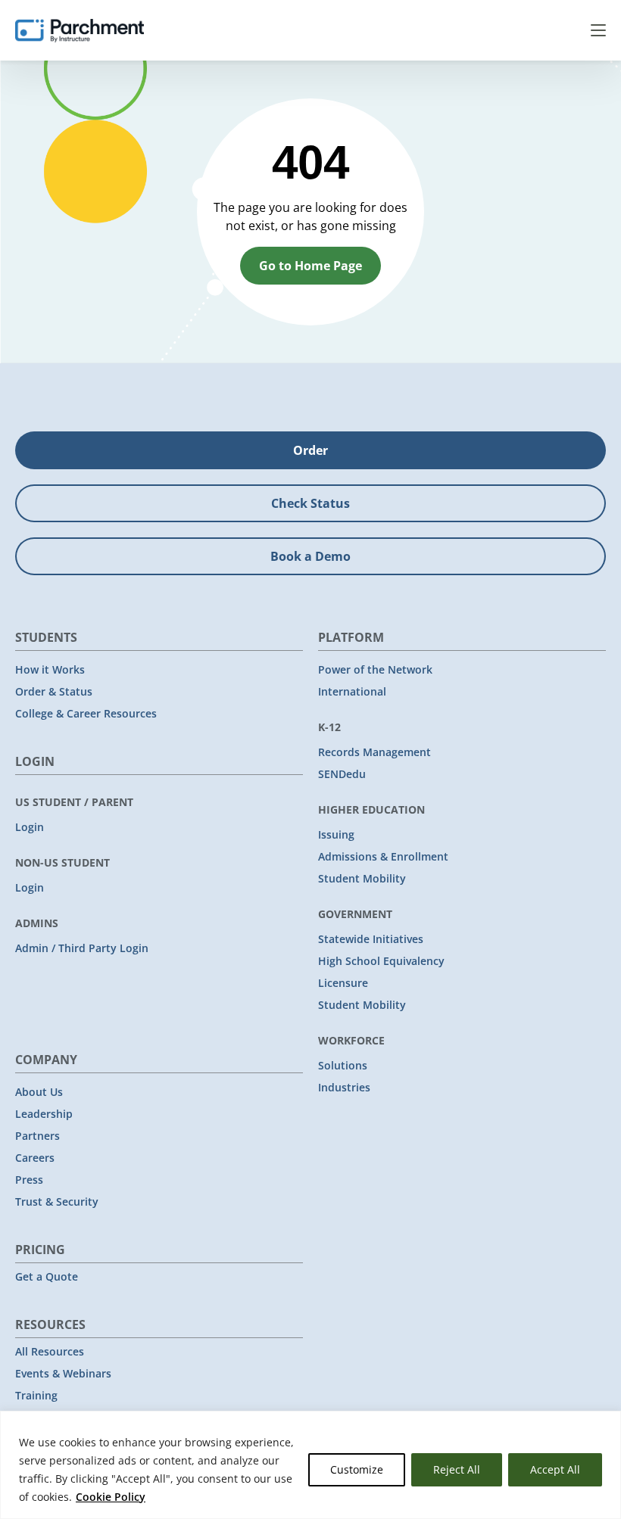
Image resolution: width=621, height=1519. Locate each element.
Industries (344, 1087)
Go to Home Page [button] (310, 265)
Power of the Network (375, 669)
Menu (598, 30)
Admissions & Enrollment (383, 856)
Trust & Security (56, 1201)
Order (310, 450)
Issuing (336, 834)
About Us (39, 1092)
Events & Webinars (63, 1373)
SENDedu (342, 774)
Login (29, 827)
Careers (35, 1157)
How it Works (50, 669)
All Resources (49, 1351)
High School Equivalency (381, 961)
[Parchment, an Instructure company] (79, 30)
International (352, 691)
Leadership (44, 1114)
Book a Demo (310, 556)
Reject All (456, 1469)
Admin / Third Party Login (81, 948)
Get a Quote (46, 1276)
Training (36, 1395)
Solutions (342, 1065)
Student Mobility (362, 878)
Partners (37, 1135)
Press (29, 1179)
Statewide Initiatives (370, 939)
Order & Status (53, 691)
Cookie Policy (110, 1496)
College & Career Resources (86, 713)
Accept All (555, 1469)
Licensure (343, 983)
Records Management (374, 752)
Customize (356, 1469)
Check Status (310, 503)
